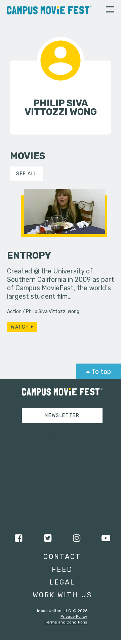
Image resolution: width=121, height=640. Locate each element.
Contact (62, 557)
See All (26, 174)
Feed (62, 569)
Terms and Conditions (66, 622)
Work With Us (62, 595)
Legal (62, 582)
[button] (110, 10)
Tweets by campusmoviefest (56, 434)
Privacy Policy (74, 616)
